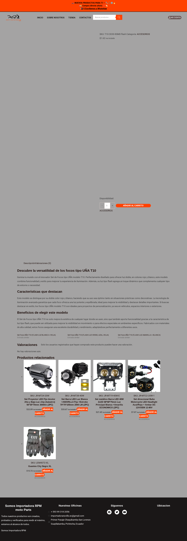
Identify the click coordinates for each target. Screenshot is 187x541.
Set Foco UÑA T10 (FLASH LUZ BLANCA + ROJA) (36, 335)
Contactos (85, 17)
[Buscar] (119, 17)
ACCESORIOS (143, 34)
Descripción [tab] (29, 263)
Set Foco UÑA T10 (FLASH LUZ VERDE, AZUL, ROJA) (88, 335)
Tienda (71, 17)
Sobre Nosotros (55, 17)
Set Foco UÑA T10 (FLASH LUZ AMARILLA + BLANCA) (139, 335)
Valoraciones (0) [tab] (43, 263)
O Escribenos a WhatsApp (95, 8)
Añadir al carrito (133, 205)
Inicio (40, 17)
